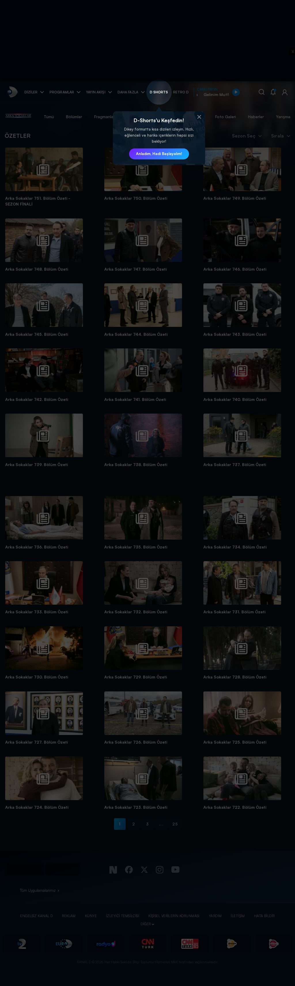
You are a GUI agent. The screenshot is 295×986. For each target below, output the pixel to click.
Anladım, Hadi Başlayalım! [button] (159, 153)
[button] (199, 117)
